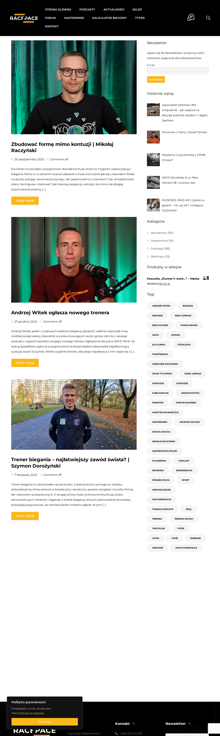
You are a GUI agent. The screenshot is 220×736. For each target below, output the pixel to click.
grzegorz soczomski (165, 364)
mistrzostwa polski (164, 451)
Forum (50, 18)
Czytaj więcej (25, 200)
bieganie (157, 315)
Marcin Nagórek (186, 402)
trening (157, 519)
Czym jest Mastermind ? (84, 733)
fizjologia (184, 344)
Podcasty (87, 9)
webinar (195, 538)
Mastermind (74, 18)
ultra (155, 538)
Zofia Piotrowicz (186, 548)
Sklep (137, 9)
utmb (175, 538)
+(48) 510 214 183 (131, 733)
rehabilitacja (160, 480)
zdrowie (157, 548)
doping (175, 335)
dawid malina (189, 325)
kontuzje (182, 383)
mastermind (159, 422)
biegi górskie (183, 315)
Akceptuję (44, 721)
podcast (184, 460)
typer (180, 528)
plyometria (159, 460)
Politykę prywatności (31, 713)
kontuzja (158, 383)
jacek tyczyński (162, 373)
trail (189, 509)
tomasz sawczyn (162, 509)
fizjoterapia (160, 354)
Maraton (157, 402)
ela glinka (158, 344)
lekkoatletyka (190, 393)
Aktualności (113, 9)
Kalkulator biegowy (109, 18)
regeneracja (184, 470)
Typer (140, 18)
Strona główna (58, 9)
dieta (155, 335)
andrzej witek (161, 305)
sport (185, 480)
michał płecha (161, 431)
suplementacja (161, 499)
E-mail (151, 65)
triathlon (158, 528)
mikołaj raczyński (163, 441)
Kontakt (52, 26)
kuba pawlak (160, 393)
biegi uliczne (160, 325)
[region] (44, 713)
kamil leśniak (192, 373)
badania (188, 305)
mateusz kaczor (190, 422)
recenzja (158, 470)
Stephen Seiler (161, 489)
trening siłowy (184, 519)
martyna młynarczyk (165, 412)
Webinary (157, 256)
